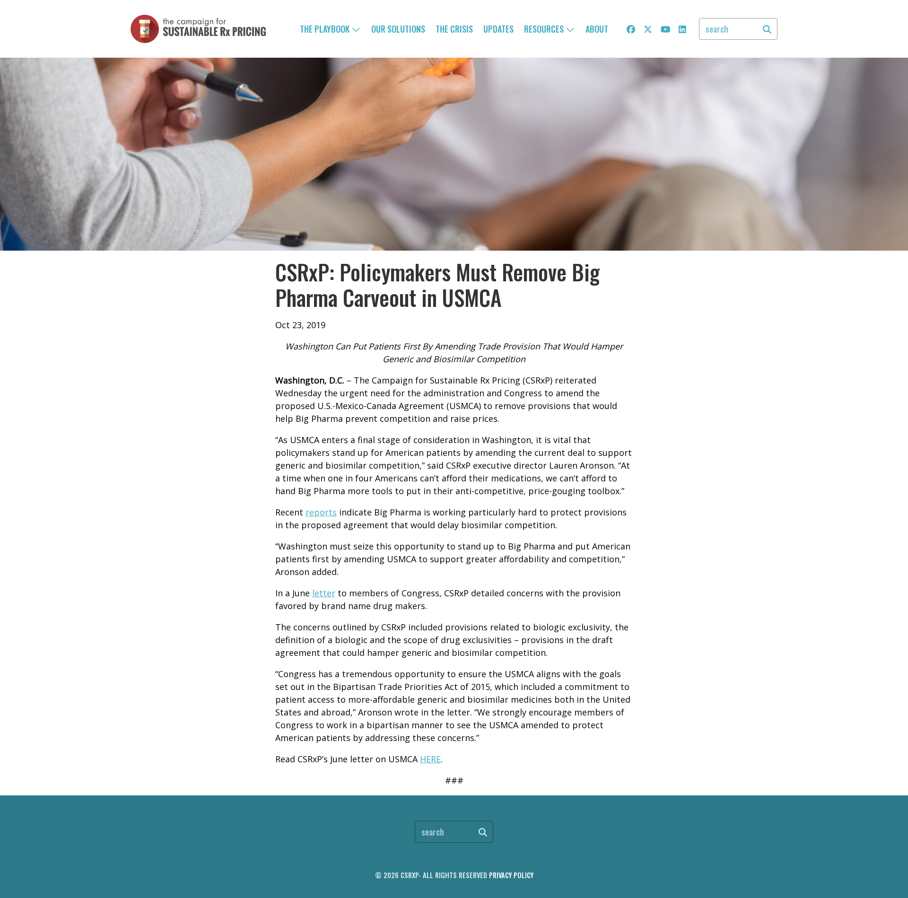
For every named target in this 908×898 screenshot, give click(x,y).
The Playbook (325, 29)
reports (321, 512)
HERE (430, 759)
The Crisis (454, 29)
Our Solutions (398, 29)
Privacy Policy (511, 875)
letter (323, 593)
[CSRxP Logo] (198, 29)
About (596, 29)
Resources (545, 29)
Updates (498, 29)
